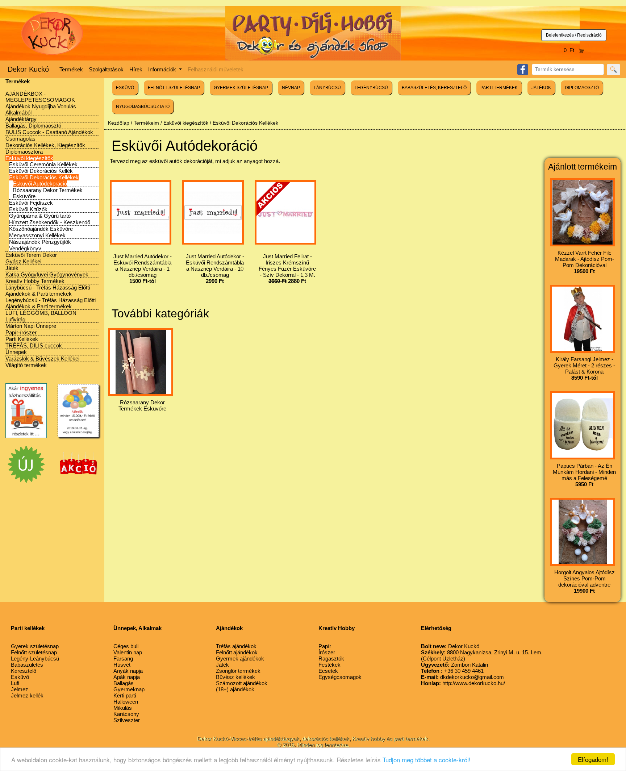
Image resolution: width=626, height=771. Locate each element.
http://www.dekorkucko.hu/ (463, 683)
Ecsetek (328, 671)
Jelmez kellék (27, 695)
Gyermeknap (129, 689)
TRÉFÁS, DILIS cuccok (33, 345)
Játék (11, 268)
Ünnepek (16, 352)
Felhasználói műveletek (215, 69)
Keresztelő (23, 671)
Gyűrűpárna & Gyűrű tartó (40, 216)
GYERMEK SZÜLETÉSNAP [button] (241, 87)
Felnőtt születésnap (34, 652)
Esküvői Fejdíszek (31, 203)
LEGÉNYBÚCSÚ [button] (371, 87)
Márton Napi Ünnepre (30, 326)
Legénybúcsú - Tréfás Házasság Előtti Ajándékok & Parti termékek (50, 303)
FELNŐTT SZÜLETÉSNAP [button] (174, 87)
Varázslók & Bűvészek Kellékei (42, 358)
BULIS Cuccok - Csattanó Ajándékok (49, 132)
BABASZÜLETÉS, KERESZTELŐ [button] (434, 87)
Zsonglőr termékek (238, 671)
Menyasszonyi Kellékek (37, 235)
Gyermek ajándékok (240, 658)
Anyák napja (128, 671)
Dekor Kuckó (28, 69)
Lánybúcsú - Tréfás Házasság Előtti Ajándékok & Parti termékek (47, 290)
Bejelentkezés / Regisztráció (574, 35)
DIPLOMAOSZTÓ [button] (582, 87)
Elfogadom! (593, 759)
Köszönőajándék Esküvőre (41, 229)
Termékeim (146, 123)
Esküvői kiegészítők (29, 158)
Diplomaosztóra (24, 152)
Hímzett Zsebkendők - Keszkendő (49, 222)
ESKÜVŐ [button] (125, 87)
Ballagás (123, 683)
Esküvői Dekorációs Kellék (41, 171)
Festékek (329, 665)
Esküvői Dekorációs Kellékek (44, 177)
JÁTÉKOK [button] (541, 87)
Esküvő (20, 677)
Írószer (326, 652)
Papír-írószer (21, 332)
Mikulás (122, 708)
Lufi (15, 683)
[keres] (613, 69)
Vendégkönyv (25, 248)
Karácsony (126, 714)
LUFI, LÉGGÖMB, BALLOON (40, 313)
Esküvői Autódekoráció (40, 183)
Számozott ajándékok (241, 683)
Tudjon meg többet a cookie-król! (427, 759)
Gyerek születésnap (35, 646)
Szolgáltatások (106, 69)
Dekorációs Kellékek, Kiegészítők (45, 145)
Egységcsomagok (340, 677)
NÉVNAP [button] (291, 87)
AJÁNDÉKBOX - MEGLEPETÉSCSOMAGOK (40, 97)
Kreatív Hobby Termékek (34, 281)
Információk (163, 69)
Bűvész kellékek (235, 677)
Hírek (135, 69)
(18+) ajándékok (235, 689)
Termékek (71, 69)
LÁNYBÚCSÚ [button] (327, 87)
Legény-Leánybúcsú (35, 658)
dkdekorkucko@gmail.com (462, 677)
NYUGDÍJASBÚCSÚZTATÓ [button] (143, 106)
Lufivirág (15, 319)
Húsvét (121, 665)
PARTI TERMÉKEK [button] (499, 87)
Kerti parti (124, 695)
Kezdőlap (118, 123)
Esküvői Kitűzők (28, 209)
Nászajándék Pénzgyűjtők (40, 242)
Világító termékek (26, 365)
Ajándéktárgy (21, 119)
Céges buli (125, 646)
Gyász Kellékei (23, 261)
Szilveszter (126, 720)
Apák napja (126, 677)
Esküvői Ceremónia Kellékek (43, 164)
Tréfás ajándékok (236, 646)
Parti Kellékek (21, 339)
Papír (324, 646)
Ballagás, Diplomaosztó (33, 125)
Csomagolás (20, 139)
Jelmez (19, 689)
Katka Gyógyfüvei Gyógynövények (46, 274)
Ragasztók (331, 658)
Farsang (123, 658)
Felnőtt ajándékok (237, 652)
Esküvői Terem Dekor (31, 255)
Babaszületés (27, 665)
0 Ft (571, 50)
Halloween (125, 702)
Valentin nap (127, 652)
